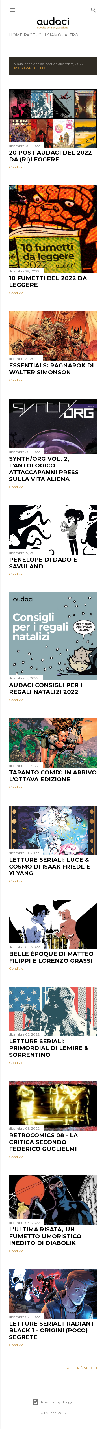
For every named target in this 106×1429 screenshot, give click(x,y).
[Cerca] (93, 8)
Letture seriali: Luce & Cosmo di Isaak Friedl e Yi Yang (49, 866)
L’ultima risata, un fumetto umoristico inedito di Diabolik (45, 1236)
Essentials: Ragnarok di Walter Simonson (51, 369)
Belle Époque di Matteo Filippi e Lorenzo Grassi (51, 957)
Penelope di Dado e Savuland (43, 563)
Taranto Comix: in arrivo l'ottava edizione (53, 776)
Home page (22, 35)
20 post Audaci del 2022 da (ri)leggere (50, 156)
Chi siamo (49, 35)
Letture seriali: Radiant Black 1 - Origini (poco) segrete (52, 1330)
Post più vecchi (82, 1368)
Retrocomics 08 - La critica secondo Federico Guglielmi (43, 1142)
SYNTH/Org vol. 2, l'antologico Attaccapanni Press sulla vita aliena (44, 468)
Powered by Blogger (57, 1402)
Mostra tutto (29, 68)
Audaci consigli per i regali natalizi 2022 (45, 688)
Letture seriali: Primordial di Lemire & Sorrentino (48, 1048)
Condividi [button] (16, 167)
